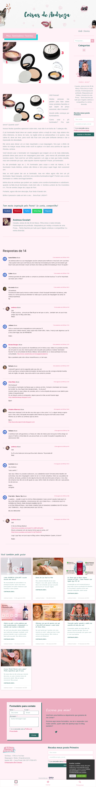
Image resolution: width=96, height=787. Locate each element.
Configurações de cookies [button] (77, 772)
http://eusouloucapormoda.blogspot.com (21, 422)
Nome (12, 710)
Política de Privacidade (81, 130)
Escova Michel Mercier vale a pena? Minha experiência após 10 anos (15, 670)
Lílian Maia (11, 382)
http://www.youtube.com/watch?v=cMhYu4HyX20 (27, 528)
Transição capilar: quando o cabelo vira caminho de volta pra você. (80, 624)
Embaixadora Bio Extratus (13, 762)
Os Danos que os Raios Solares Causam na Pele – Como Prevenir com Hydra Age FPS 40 (80, 579)
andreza (14, 307)
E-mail (26, 710)
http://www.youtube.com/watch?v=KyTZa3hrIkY (26, 532)
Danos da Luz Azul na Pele (44, 577)
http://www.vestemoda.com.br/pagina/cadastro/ (32, 354)
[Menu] (16, 782)
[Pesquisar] (92, 40)
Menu (16, 785)
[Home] (48, 782)
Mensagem (13, 716)
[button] (7, 211)
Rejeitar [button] (72, 776)
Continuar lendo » (9, 591)
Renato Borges (13, 344)
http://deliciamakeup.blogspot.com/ (19, 397)
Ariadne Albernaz (14, 409)
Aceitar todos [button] (81, 776)
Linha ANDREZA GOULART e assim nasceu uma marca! (15, 578)
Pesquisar (80, 785)
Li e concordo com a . (64, 761)
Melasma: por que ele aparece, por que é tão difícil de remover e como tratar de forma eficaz (48, 625)
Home (48, 785)
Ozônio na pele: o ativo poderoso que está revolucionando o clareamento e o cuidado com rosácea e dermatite (16, 625)
